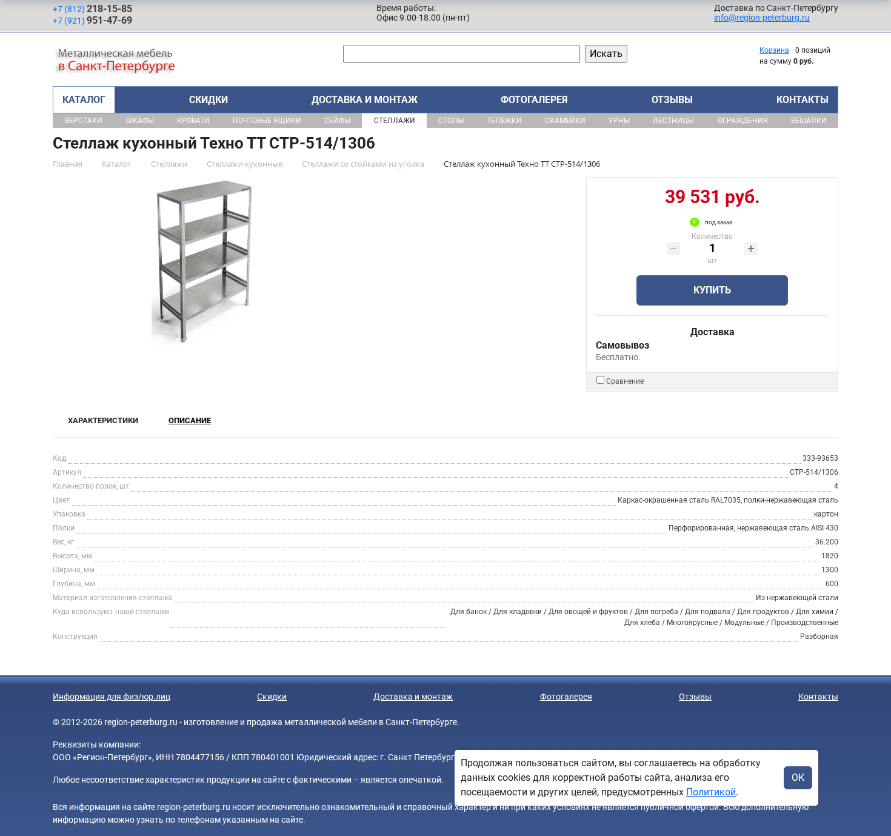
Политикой (711, 792)
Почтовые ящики (267, 120)
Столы (451, 120)
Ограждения (743, 120)
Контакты (802, 99)
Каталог (83, 99)
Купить (712, 290)
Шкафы (140, 120)
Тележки (504, 120)
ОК (798, 777)
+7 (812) (92, 9)
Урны (619, 120)
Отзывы (672, 99)
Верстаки (83, 120)
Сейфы (337, 120)
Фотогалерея (534, 99)
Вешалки (809, 120)
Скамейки (565, 120)
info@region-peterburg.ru (762, 17)
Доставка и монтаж (365, 99)
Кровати (193, 120)
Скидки (208, 99)
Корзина (774, 50)
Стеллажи (394, 120)
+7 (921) (92, 20)
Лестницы (673, 120)
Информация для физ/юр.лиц (111, 696)
